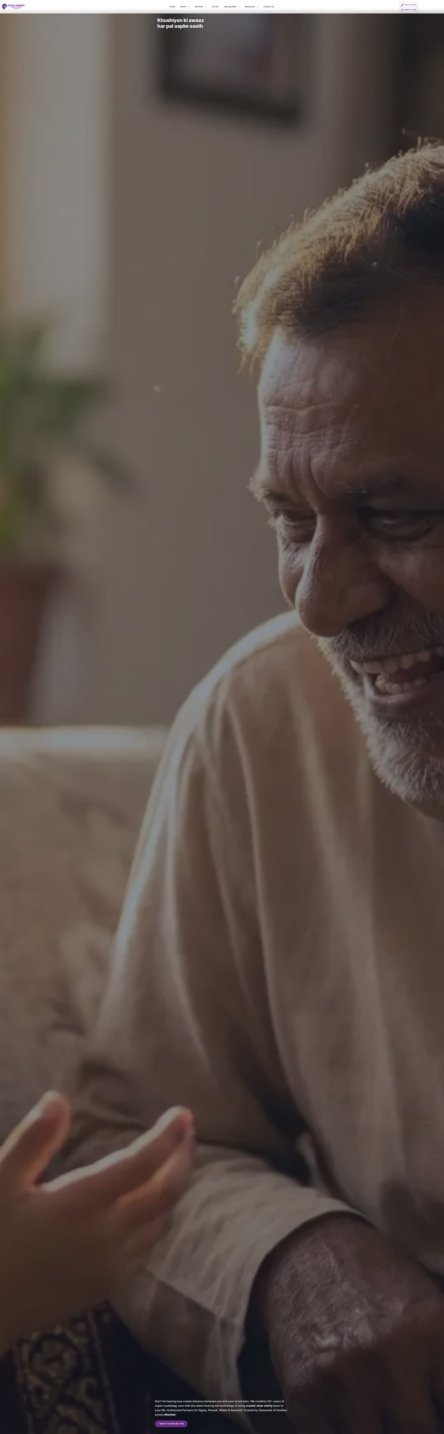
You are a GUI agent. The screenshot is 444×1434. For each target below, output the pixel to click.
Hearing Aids (230, 6)
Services (199, 6)
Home (172, 6)
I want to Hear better (171, 1424)
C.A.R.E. (215, 6)
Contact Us (269, 6)
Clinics (183, 6)
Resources (250, 6)
